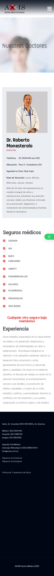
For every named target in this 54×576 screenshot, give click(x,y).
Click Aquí (29, 171)
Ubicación (11, 164)
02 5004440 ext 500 (29, 158)
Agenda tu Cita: (14, 171)
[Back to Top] (48, 571)
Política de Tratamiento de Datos (16, 472)
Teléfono (11, 158)
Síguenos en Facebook (12, 458)
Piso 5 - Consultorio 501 (30, 164)
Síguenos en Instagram (12, 461)
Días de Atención (15, 177)
